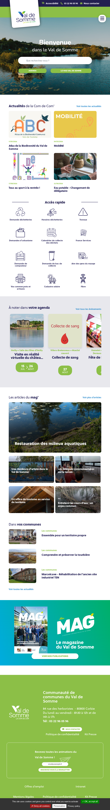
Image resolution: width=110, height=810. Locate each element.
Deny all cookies (41, 806)
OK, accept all (91, 801)
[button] (50, 3)
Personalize (59, 806)
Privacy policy (74, 806)
